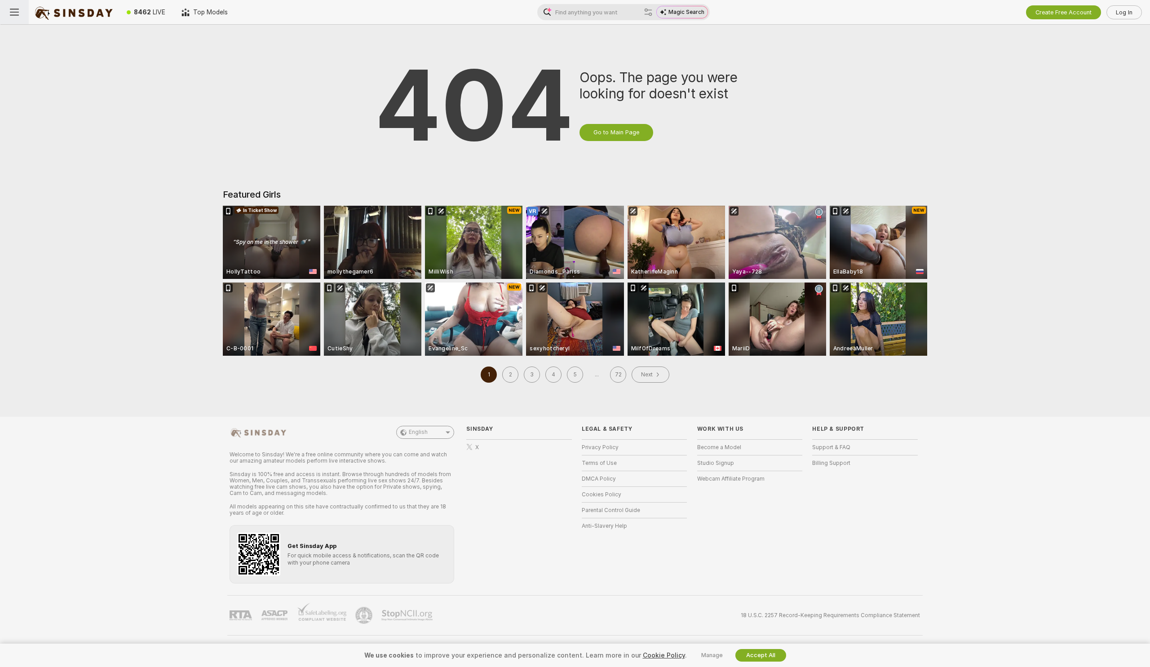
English (418, 432)
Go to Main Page (616, 132)
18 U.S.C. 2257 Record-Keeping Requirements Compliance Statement (830, 615)
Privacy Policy (600, 447)
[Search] (648, 12)
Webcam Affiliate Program (731, 479)
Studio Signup (715, 463)
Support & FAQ (831, 447)
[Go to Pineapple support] (364, 615)
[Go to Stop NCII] (407, 615)
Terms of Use (599, 463)
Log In (1124, 12)
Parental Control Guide (611, 510)
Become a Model (719, 447)
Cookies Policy (601, 494)
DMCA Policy (599, 479)
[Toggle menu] (14, 12)
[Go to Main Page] (74, 12)
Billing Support (831, 463)
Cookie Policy (664, 655)
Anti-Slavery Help (604, 526)
